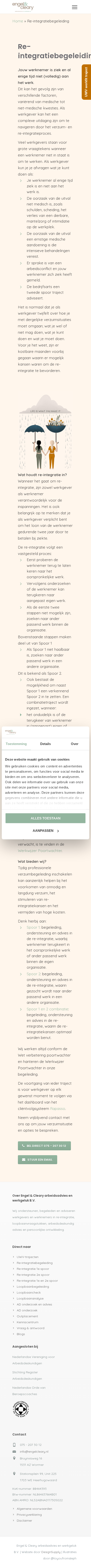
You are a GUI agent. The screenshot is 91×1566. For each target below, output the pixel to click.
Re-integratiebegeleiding (35, 1263)
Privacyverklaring (29, 1515)
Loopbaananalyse (30, 1298)
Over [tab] (74, 744)
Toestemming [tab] (16, 744)
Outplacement (27, 1316)
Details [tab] (45, 744)
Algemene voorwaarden (34, 1509)
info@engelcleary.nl (34, 1452)
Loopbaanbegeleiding (33, 1287)
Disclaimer (24, 1520)
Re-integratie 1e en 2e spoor (37, 1281)
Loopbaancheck (29, 1292)
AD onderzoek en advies (34, 1304)
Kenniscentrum (27, 1322)
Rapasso (57, 1108)
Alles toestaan (46, 818)
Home (17, 21)
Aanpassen (43, 830)
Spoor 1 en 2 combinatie (47, 1009)
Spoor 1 (33, 927)
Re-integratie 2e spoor (33, 1275)
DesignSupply (51, 1552)
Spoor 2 (33, 974)
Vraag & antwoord (30, 1328)
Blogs (21, 1334)
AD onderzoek (27, 1310)
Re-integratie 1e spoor (33, 1269)
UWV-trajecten (27, 1257)
